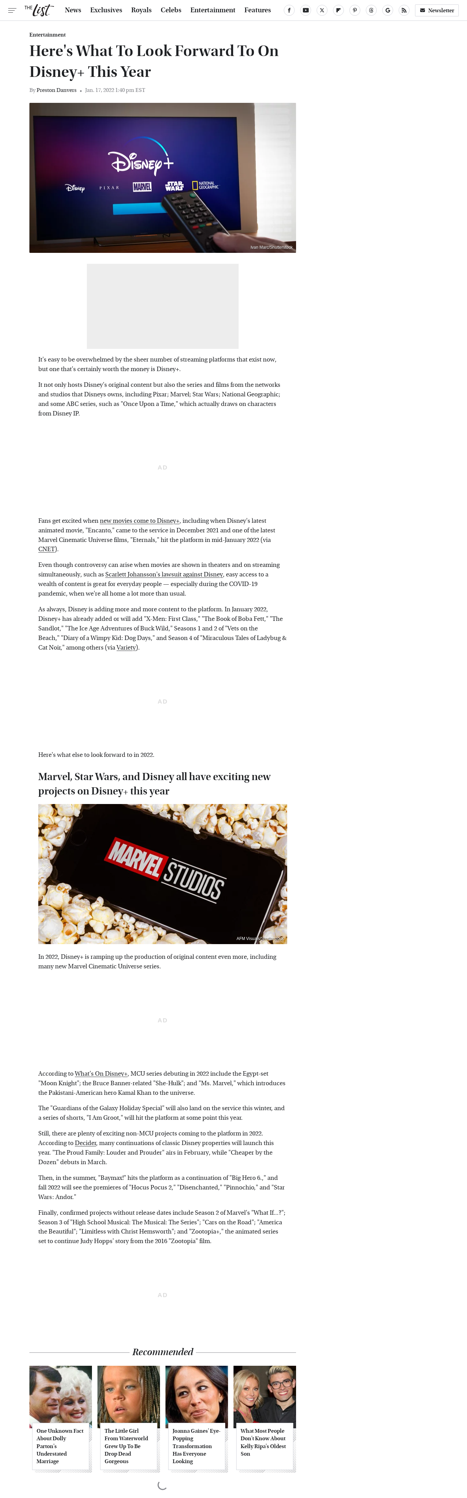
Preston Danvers (57, 90)
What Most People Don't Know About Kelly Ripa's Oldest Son (263, 1442)
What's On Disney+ (101, 1073)
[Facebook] (289, 10)
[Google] (387, 10)
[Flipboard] (338, 10)
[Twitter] (322, 10)
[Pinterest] (354, 10)
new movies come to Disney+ (139, 521)
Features (257, 10)
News (73, 10)
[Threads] (371, 10)
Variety (126, 647)
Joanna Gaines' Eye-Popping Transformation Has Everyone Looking (197, 1446)
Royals (141, 10)
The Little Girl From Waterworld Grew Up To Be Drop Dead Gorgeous (126, 1446)
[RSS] (404, 10)
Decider (85, 1143)
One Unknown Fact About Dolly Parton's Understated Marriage (60, 1446)
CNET (46, 549)
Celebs (171, 10)
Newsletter (441, 10)
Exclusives (106, 10)
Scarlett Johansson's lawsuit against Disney (164, 574)
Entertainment (213, 10)
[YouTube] (305, 10)
